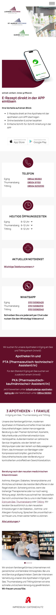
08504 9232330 (35, 185)
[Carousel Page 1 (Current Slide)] (25, 563)
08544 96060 (34, 178)
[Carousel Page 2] (27, 563)
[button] (18, 141)
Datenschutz (35, 607)
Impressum (19, 607)
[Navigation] (52, 3)
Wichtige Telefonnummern (18, 266)
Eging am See (8, 501)
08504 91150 (34, 182)
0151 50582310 (35, 305)
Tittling (40, 501)
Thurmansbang (24, 501)
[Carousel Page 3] (29, 563)
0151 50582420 (36, 302)
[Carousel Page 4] (31, 563)
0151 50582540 (36, 309)
